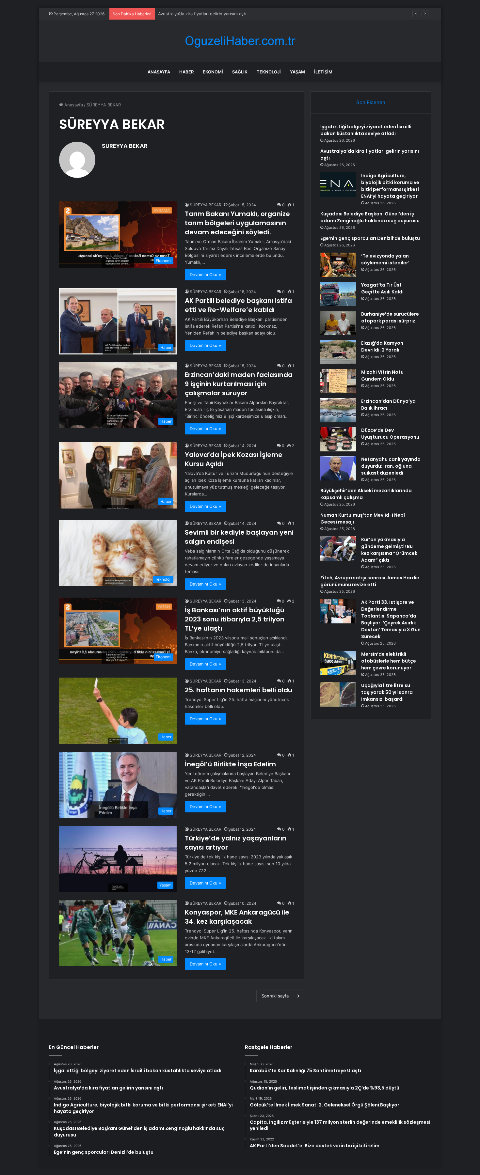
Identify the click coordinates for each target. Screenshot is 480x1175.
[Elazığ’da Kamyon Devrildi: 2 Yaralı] (338, 352)
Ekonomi (213, 71)
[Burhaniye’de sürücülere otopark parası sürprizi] (338, 323)
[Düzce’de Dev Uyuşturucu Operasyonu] (338, 439)
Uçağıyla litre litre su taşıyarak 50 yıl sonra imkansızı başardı (387, 692)
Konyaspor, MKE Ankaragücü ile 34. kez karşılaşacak (237, 917)
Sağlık (240, 71)
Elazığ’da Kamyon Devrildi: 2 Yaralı (382, 346)
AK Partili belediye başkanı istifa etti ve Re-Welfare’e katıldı (238, 305)
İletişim (323, 71)
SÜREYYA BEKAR (125, 146)
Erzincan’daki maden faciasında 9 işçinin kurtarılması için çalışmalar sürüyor (239, 384)
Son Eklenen (370, 102)
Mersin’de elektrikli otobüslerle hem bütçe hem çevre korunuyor (388, 661)
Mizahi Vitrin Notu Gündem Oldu (382, 375)
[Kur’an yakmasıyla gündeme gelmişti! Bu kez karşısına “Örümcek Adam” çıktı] (338, 548)
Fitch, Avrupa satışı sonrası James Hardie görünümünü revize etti (369, 581)
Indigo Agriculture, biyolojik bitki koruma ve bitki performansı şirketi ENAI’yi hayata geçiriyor (251, 13)
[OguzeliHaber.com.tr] (240, 41)
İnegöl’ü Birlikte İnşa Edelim (230, 764)
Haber (186, 71)
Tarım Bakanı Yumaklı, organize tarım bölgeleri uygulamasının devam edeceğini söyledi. (237, 223)
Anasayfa (159, 71)
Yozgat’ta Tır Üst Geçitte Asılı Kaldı (382, 288)
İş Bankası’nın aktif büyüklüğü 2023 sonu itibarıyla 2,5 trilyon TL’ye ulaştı (234, 619)
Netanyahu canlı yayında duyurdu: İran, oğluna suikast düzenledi (391, 466)
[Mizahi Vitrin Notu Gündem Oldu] (338, 381)
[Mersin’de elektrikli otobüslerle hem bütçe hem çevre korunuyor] (338, 663)
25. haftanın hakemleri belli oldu (238, 690)
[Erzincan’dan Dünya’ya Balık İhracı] (338, 410)
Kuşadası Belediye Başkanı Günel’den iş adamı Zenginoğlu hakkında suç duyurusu (370, 217)
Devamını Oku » (205, 274)
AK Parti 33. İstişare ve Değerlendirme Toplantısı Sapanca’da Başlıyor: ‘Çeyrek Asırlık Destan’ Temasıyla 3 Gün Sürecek (391, 619)
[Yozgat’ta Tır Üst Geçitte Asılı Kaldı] (338, 294)
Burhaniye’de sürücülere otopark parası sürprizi (390, 317)
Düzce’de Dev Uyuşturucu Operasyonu (390, 433)
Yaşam (297, 71)
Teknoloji (269, 71)
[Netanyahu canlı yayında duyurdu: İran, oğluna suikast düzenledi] (338, 468)
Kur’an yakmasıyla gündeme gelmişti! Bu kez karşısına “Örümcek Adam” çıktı (389, 549)
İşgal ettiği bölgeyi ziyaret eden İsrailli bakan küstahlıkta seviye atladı (365, 130)
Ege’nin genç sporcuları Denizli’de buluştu (370, 238)
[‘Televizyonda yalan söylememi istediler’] (338, 265)
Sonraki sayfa (275, 995)
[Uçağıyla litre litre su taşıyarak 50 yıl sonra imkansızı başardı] (338, 694)
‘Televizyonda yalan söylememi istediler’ (385, 259)
